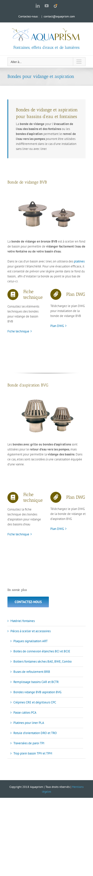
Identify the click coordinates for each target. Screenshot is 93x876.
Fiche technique (18, 331)
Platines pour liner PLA (28, 723)
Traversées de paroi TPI (28, 743)
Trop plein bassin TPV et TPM (32, 753)
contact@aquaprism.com (59, 16)
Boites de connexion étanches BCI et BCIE (41, 651)
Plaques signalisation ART (30, 641)
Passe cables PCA (24, 712)
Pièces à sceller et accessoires (30, 631)
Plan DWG (57, 326)
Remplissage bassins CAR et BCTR (36, 682)
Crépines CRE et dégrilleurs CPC (34, 702)
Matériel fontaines (22, 621)
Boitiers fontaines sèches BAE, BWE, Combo (42, 661)
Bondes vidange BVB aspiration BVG (37, 692)
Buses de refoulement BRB (31, 672)
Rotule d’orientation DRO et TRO (35, 733)
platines (79, 261)
